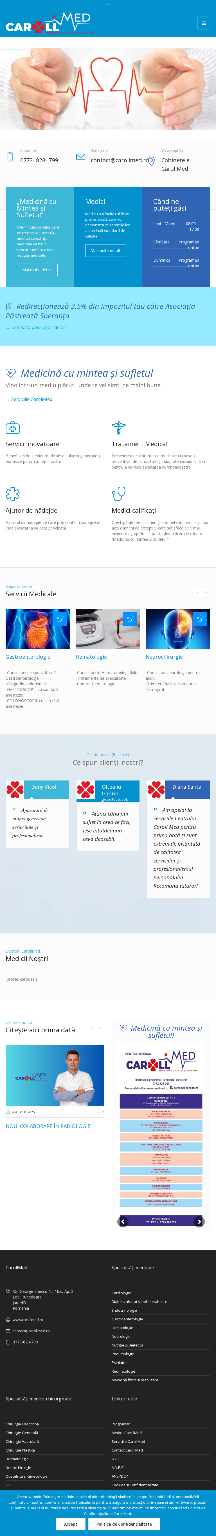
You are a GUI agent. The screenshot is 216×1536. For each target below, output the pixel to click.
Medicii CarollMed (127, 1432)
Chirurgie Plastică (20, 1450)
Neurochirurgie (164, 656)
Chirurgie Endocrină (22, 1424)
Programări (121, 1424)
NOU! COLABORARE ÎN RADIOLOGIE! (48, 1126)
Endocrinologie (124, 1310)
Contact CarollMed (127, 1450)
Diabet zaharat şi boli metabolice (139, 1301)
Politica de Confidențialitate (124, 1524)
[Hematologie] (108, 629)
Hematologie (91, 656)
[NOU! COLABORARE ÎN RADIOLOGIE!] (55, 1075)
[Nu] (209, 1513)
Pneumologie (123, 1353)
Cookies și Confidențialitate (135, 1484)
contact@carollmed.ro (31, 1330)
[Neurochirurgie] (178, 629)
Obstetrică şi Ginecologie (27, 1476)
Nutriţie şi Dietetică (127, 1345)
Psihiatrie (120, 1362)
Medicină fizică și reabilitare (135, 1379)
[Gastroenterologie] (38, 629)
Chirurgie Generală (22, 1432)
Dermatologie (17, 1458)
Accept (70, 1524)
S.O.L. (116, 1458)
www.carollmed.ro (28, 1319)
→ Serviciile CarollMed (29, 399)
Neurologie (121, 1336)
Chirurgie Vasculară (22, 1441)
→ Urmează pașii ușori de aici (37, 327)
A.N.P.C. (118, 1467)
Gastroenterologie (28, 656)
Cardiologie (121, 1292)
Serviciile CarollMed (128, 1441)
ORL (9, 1484)
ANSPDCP (120, 1476)
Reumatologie (123, 1371)
